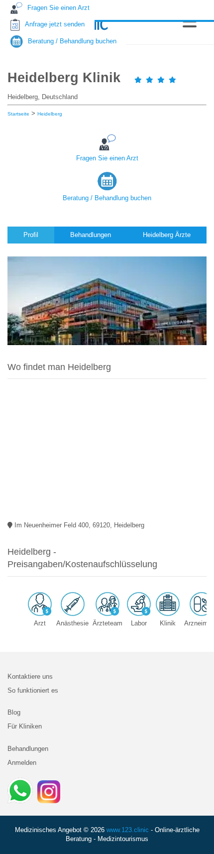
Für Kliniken (24, 726)
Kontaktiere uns (30, 676)
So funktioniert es (32, 690)
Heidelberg (49, 114)
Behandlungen (27, 748)
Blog (13, 712)
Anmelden (21, 762)
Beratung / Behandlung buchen (107, 198)
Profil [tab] (30, 235)
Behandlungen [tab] (90, 235)
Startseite (18, 114)
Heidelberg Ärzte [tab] (167, 235)
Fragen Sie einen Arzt (107, 158)
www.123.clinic (128, 830)
